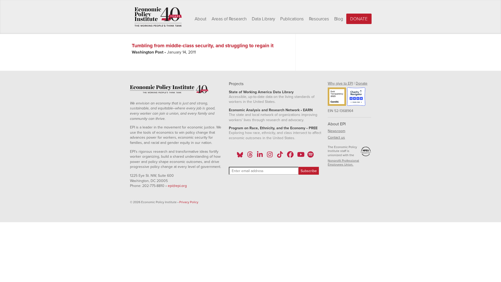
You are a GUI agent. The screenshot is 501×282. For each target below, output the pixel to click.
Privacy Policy (188, 202)
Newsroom (336, 131)
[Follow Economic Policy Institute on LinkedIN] (259, 156)
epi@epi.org (177, 186)
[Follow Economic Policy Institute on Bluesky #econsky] (239, 156)
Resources (319, 19)
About (200, 19)
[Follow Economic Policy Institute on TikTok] (280, 156)
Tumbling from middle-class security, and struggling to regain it (202, 46)
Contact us (336, 137)
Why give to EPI (340, 83)
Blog (338, 19)
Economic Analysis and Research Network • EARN (271, 110)
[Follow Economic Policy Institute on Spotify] (310, 156)
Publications (292, 19)
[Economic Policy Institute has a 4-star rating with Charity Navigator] (356, 97)
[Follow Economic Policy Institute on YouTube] (300, 156)
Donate (359, 19)
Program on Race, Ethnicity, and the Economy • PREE (273, 128)
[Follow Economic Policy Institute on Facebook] (290, 156)
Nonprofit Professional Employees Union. (343, 163)
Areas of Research (229, 19)
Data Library (263, 19)
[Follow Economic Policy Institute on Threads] (250, 156)
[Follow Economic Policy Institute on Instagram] (270, 156)
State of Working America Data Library (261, 92)
